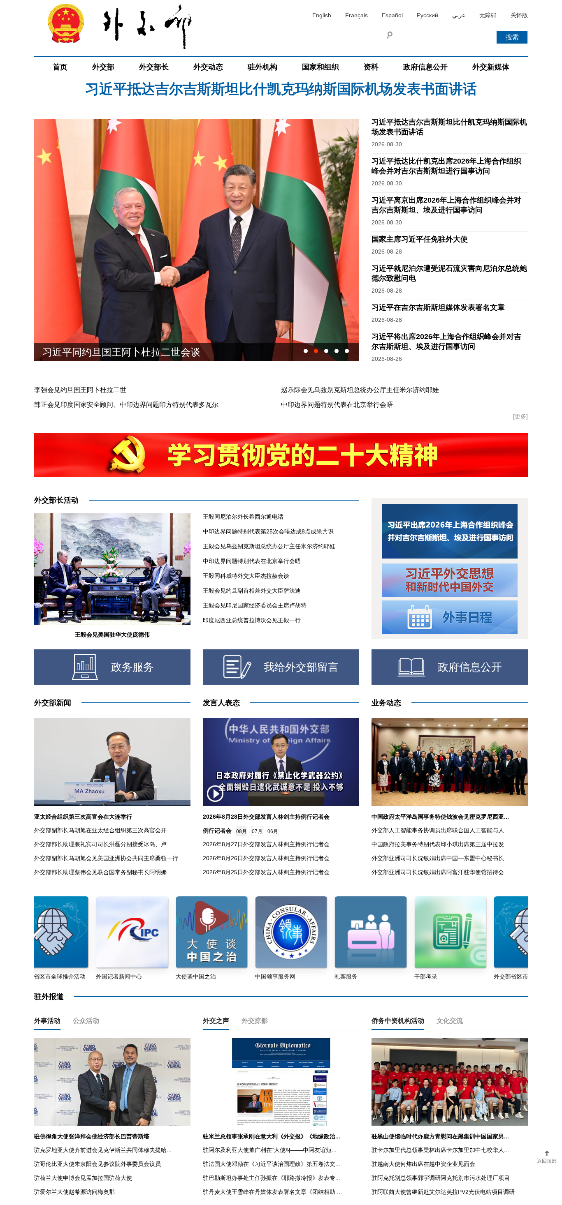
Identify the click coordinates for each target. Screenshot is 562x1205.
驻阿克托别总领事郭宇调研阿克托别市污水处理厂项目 (441, 1178)
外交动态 (208, 67)
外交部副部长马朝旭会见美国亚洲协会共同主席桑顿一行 (106, 858)
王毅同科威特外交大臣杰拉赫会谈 (246, 575)
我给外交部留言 (301, 667)
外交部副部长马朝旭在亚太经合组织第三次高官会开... (103, 830)
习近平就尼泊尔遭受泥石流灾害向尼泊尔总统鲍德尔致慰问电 (281, 98)
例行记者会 (217, 830)
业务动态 (386, 703)
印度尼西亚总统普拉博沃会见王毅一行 (252, 620)
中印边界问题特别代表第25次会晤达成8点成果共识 (268, 531)
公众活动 (86, 1020)
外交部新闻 (52, 703)
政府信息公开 (425, 67)
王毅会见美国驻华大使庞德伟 (112, 634)
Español (392, 15)
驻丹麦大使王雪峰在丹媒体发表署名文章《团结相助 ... (272, 1192)
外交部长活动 (56, 500)
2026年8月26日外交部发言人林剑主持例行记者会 (266, 858)
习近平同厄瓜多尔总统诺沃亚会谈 (116, 352)
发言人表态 (221, 703)
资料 (371, 67)
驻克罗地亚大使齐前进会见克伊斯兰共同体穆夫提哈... (103, 1150)
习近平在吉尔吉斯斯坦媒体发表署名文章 (438, 307)
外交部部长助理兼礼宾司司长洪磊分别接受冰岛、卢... (103, 844)
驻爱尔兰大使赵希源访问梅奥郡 (74, 1192)
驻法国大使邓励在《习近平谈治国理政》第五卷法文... (271, 1164)
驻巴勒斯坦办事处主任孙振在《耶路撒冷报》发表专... (271, 1178)
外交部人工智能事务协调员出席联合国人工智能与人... (440, 830)
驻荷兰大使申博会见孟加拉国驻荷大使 (83, 1178)
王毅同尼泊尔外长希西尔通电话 (243, 516)
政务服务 (132, 667)
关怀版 (519, 15)
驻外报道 (49, 997)
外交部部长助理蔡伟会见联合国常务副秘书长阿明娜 (100, 872)
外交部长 (154, 67)
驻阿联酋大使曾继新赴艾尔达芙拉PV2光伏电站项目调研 (443, 1192)
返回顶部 (547, 1161)
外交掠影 (255, 1020)
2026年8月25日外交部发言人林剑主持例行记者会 (266, 872)
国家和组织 (320, 67)
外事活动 (47, 1020)
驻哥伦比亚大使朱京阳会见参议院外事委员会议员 (97, 1164)
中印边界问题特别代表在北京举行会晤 (337, 404)
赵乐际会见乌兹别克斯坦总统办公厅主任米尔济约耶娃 (360, 389)
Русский (427, 15)
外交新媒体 (490, 67)
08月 (241, 831)
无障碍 (488, 15)
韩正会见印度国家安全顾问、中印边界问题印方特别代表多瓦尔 (126, 404)
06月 (272, 831)
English (321, 15)
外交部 (103, 67)
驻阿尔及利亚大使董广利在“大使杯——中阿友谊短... (270, 1150)
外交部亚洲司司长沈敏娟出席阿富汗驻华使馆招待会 (438, 872)
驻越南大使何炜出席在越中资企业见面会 (423, 1164)
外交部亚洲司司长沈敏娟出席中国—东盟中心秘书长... (440, 858)
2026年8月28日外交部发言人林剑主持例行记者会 (266, 816)
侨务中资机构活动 (398, 1020)
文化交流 (450, 1020)
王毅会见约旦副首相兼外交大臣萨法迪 (252, 590)
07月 (257, 831)
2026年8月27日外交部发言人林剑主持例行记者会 (266, 844)
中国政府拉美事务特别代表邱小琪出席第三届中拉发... (440, 844)
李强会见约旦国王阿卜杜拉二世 (80, 389)
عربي (458, 15)
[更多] (520, 416)
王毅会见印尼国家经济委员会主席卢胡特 (255, 605)
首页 (60, 67)
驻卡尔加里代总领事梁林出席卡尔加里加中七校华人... (440, 1150)
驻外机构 (262, 67)
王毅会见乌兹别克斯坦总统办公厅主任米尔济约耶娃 (269, 546)
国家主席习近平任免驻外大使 (420, 239)
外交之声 (216, 1020)
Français (356, 15)
